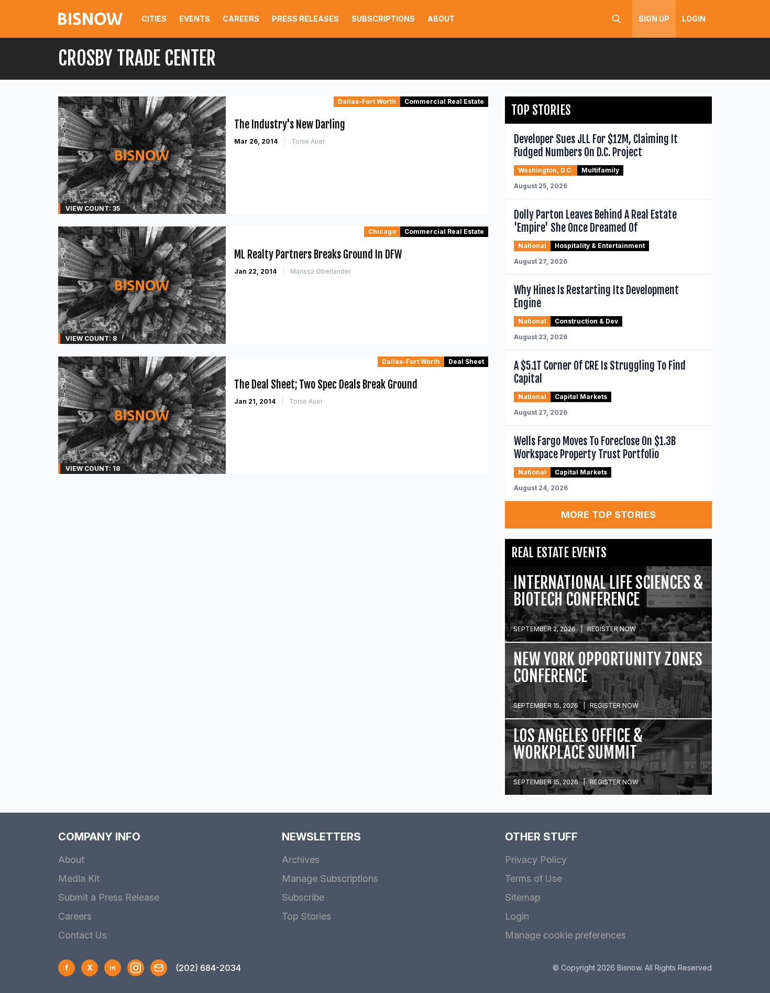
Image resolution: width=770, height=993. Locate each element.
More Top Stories (608, 514)
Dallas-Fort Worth (367, 101)
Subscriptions (383, 18)
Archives (301, 859)
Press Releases (305, 18)
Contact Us (82, 935)
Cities (154, 18)
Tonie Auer (308, 141)
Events (194, 18)
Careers (241, 18)
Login (694, 18)
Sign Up (654, 18)
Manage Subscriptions (330, 878)
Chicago (382, 231)
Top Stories (306, 916)
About (441, 18)
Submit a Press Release (108, 897)
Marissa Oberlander (320, 271)
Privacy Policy (536, 859)
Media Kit (79, 878)
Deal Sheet (466, 361)
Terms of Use (533, 878)
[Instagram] (135, 967)
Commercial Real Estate (444, 101)
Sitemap (522, 897)
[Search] (616, 19)
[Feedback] (158, 967)
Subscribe (303, 897)
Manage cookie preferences (565, 935)
